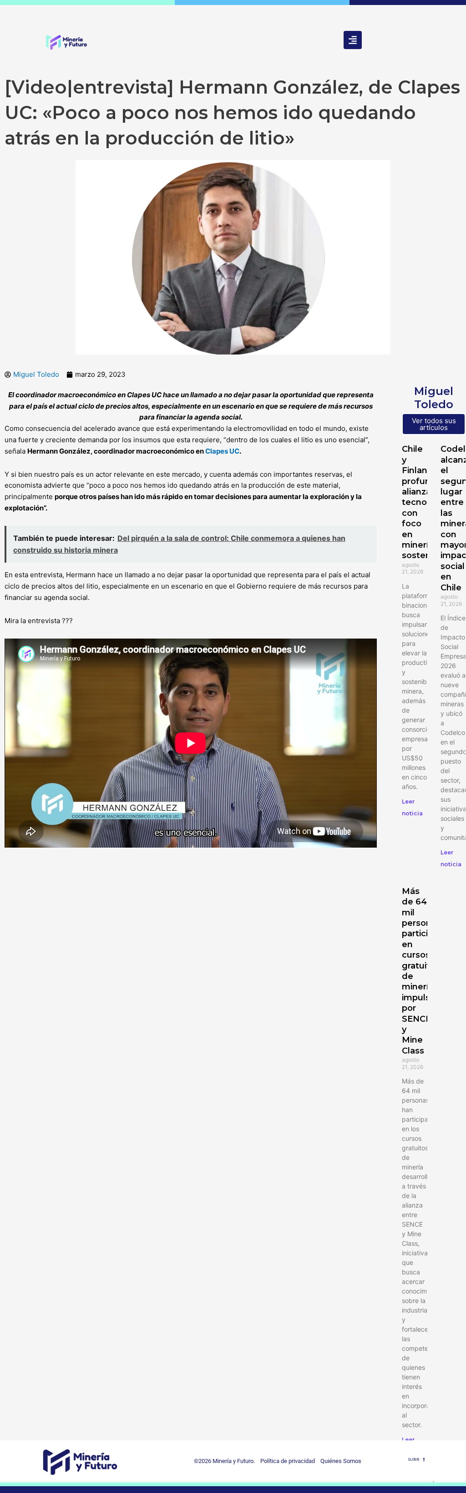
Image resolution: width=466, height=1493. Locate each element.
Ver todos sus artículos (434, 424)
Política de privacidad (285, 1461)
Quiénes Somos (340, 1461)
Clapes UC (222, 451)
